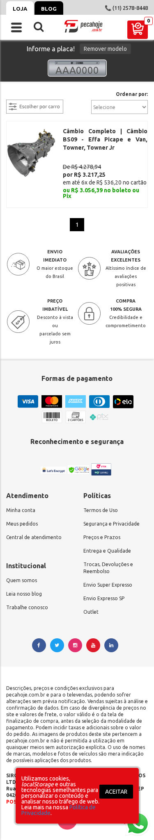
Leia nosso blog (24, 593)
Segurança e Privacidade (111, 523)
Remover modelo (105, 49)
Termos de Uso (100, 510)
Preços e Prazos (101, 537)
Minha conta (20, 510)
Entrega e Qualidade (107, 550)
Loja (20, 8)
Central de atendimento (34, 537)
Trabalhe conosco (27, 607)
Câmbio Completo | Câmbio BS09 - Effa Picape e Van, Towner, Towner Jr (105, 139)
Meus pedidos (22, 523)
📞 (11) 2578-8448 (126, 8)
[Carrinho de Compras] (137, 29)
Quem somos (21, 580)
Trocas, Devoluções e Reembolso (108, 568)
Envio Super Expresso (107, 584)
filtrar (14, 95)
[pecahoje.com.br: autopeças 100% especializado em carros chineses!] (83, 26)
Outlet (91, 612)
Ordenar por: (132, 94)
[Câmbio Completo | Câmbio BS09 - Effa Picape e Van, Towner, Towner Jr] (31, 152)
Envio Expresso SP (103, 598)
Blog (49, 8)
